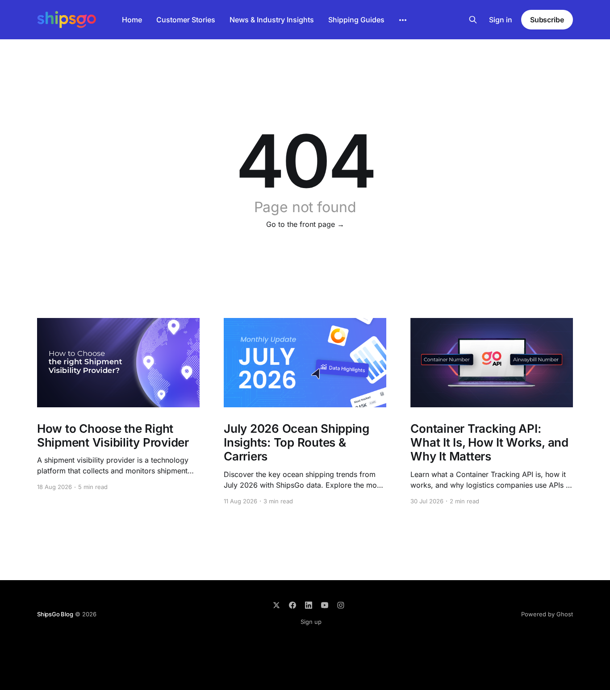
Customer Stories (185, 19)
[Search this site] (473, 20)
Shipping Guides (356, 19)
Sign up (311, 621)
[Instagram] (340, 605)
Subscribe (547, 19)
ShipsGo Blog (55, 614)
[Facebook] (292, 605)
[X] (276, 605)
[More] (402, 20)
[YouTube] (324, 605)
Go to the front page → (305, 224)
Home (132, 19)
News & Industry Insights (272, 19)
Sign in (500, 19)
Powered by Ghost (547, 614)
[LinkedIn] (308, 605)
